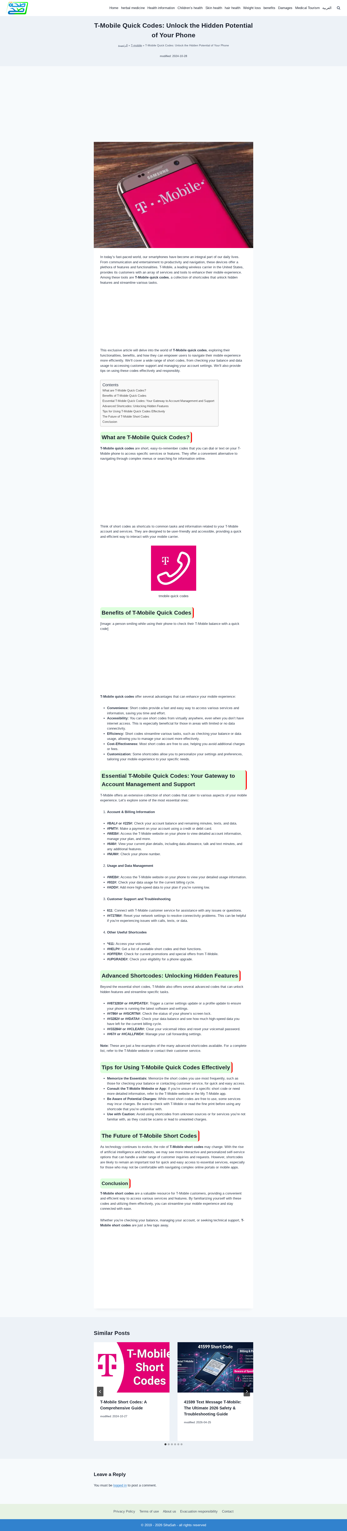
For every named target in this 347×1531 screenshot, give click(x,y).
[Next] (247, 1391)
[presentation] (131, 1367)
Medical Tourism (307, 8)
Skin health (213, 8)
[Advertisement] (173, 110)
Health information (161, 8)
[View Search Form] (338, 8)
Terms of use (149, 1511)
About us (169, 1511)
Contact (228, 1511)
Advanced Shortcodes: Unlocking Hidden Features (135, 406)
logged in (120, 1485)
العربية (327, 8)
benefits (269, 8)
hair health (232, 8)
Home (113, 8)
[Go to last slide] (100, 1391)
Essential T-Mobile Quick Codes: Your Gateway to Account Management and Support (158, 401)
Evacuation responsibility (199, 1511)
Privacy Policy (124, 1511)
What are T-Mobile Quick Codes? (124, 390)
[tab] (165, 1444)
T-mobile (136, 45)
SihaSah (169, 1525)
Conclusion (109, 421)
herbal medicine (133, 8)
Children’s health (190, 8)
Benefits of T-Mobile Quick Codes (124, 395)
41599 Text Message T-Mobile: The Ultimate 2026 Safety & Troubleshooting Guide (212, 1408)
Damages (285, 8)
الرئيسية (123, 45)
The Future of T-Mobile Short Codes (125, 416)
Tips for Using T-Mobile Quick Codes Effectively (133, 411)
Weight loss (252, 8)
